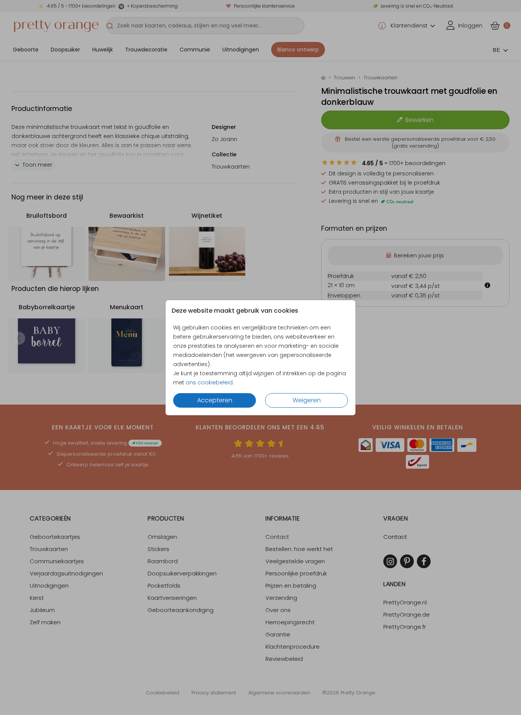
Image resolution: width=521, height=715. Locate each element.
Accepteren (214, 400)
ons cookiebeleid (209, 382)
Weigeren (307, 400)
